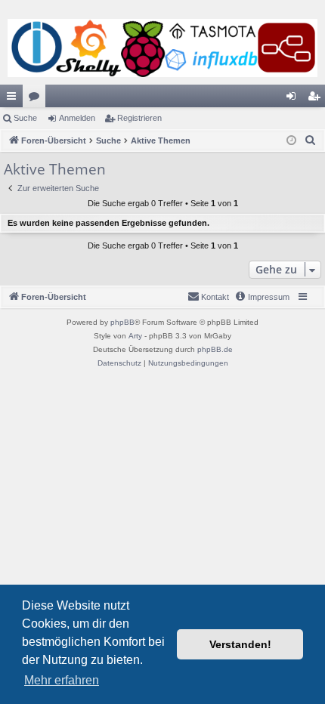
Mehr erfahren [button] (61, 680)
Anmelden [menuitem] (294, 99)
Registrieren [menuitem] (316, 99)
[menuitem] (310, 140)
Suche (25, 117)
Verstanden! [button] (240, 644)
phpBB (122, 322)
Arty (135, 336)
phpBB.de (215, 349)
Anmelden (77, 117)
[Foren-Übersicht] (162, 48)
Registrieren (139, 117)
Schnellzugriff (14, 99)
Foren (37, 99)
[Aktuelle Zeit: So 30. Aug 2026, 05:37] (291, 141)
